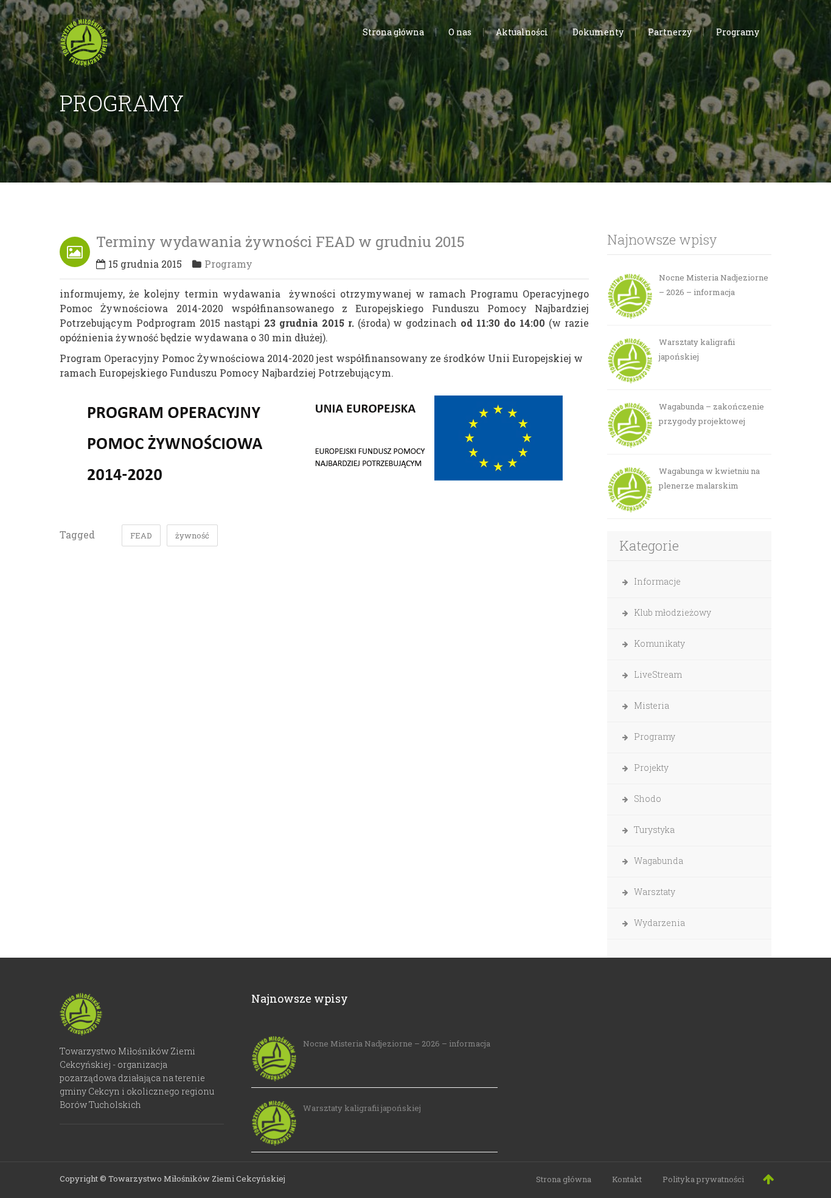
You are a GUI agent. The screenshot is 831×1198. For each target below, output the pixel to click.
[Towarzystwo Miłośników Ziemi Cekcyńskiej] (84, 40)
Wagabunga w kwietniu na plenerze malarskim (709, 478)
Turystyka (654, 829)
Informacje (657, 581)
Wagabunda (658, 860)
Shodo (647, 798)
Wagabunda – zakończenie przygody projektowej (711, 414)
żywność (192, 535)
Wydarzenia (659, 922)
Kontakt (627, 1179)
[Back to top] (768, 1178)
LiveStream (658, 674)
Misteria (651, 705)
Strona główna (563, 1179)
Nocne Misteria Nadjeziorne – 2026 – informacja (713, 285)
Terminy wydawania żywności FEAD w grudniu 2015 (280, 241)
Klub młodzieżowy (672, 612)
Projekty (651, 767)
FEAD (141, 535)
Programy (228, 263)
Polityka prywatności (703, 1179)
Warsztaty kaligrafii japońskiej (697, 349)
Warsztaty (654, 891)
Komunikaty (659, 643)
